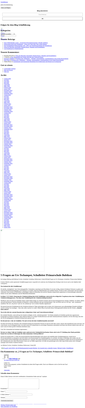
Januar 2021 (7, 175)
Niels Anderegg (13, 358)
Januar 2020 (7, 193)
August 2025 (7, 95)
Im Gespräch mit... (43, 348)
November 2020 (8, 178)
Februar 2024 (7, 121)
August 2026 (7, 78)
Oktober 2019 (7, 197)
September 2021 (8, 163)
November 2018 (8, 214)
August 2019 (7, 200)
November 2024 (8, 108)
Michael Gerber (61, 348)
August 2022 (7, 147)
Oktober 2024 (7, 110)
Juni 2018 (6, 221)
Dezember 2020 (8, 176)
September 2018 (8, 217)
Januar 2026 (7, 89)
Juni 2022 (6, 150)
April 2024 (7, 119)
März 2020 (7, 190)
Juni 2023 (6, 132)
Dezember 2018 (8, 212)
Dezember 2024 (8, 107)
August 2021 (7, 165)
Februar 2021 (7, 174)
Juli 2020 (6, 184)
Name (3, 391)
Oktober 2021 (7, 162)
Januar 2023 (7, 139)
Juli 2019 (6, 202)
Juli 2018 (6, 220)
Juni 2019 (6, 203)
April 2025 (7, 101)
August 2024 (7, 113)
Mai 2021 (6, 169)
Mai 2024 (6, 117)
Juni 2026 (6, 81)
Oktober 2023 (7, 127)
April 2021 (7, 171)
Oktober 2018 (7, 215)
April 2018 (7, 224)
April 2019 (7, 206)
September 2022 (8, 145)
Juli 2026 (6, 80)
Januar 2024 (7, 123)
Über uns (6, 71)
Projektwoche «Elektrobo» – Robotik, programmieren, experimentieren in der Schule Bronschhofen (42, 58)
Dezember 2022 (8, 141)
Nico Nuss (7, 60)
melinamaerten (24, 348)
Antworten (7, 370)
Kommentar (4, 388)
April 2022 (7, 153)
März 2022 (7, 154)
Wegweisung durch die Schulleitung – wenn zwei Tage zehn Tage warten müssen (25, 44)
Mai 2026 (6, 83)
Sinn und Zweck (8, 70)
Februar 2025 (7, 104)
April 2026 (7, 84)
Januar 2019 (7, 211)
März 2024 (7, 120)
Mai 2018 (6, 223)
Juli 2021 (6, 166)
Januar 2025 (7, 105)
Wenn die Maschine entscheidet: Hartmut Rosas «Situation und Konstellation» (24, 47)
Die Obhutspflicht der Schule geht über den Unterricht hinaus (27, 57)
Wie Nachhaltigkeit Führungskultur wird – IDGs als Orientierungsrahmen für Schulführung (28, 45)
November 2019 (8, 196)
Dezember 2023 (8, 124)
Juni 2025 (6, 98)
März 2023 (7, 136)
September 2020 (8, 181)
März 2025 (7, 102)
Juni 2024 (6, 116)
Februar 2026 (7, 87)
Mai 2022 (6, 151)
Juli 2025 (6, 96)
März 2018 (7, 226)
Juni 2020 (6, 185)
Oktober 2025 (7, 92)
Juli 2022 (6, 148)
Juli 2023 (6, 130)
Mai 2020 (6, 187)
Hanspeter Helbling (9, 58)
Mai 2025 (6, 99)
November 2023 (8, 126)
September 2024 (8, 111)
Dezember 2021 (8, 159)
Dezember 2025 (8, 90)
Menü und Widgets (5, 7)
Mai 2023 (6, 133)
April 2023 (7, 135)
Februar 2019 (7, 209)
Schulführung (4, 2)
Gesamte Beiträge (32, 348)
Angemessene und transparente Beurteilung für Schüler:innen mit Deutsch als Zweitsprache (37, 61)
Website (3, 397)
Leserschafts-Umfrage (10, 68)
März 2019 (7, 208)
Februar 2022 (7, 156)
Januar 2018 (7, 227)
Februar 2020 (7, 191)
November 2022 (8, 142)
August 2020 (7, 182)
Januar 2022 (7, 157)
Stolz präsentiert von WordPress (9, 406)
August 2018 (7, 218)
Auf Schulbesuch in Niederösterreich (13, 48)
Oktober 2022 (7, 144)
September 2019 (8, 199)
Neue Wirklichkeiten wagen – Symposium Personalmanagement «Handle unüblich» (26, 42)
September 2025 (8, 93)
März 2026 (7, 86)
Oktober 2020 (7, 179)
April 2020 (7, 188)
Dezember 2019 (8, 194)
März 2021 (7, 172)
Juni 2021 (6, 168)
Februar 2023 (7, 138)
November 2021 (8, 160)
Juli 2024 (6, 114)
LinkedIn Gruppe (52, 348)
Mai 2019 (6, 205)
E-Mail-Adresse (5, 394)
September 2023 (8, 129)
